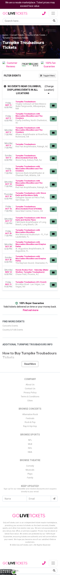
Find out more (30, 310)
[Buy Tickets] (53, 105)
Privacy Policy (30, 392)
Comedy (30, 466)
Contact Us (30, 388)
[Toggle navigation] (53, 13)
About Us (30, 384)
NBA (30, 452)
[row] (30, 105)
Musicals (30, 470)
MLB (30, 444)
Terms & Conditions (30, 396)
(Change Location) (49, 88)
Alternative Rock (30, 414)
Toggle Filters (49, 76)
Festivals (30, 418)
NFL (30, 440)
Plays (30, 474)
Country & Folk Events (12, 330)
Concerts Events (10, 326)
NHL (30, 448)
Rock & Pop (30, 422)
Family (30, 478)
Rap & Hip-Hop (30, 426)
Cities (30, 400)
